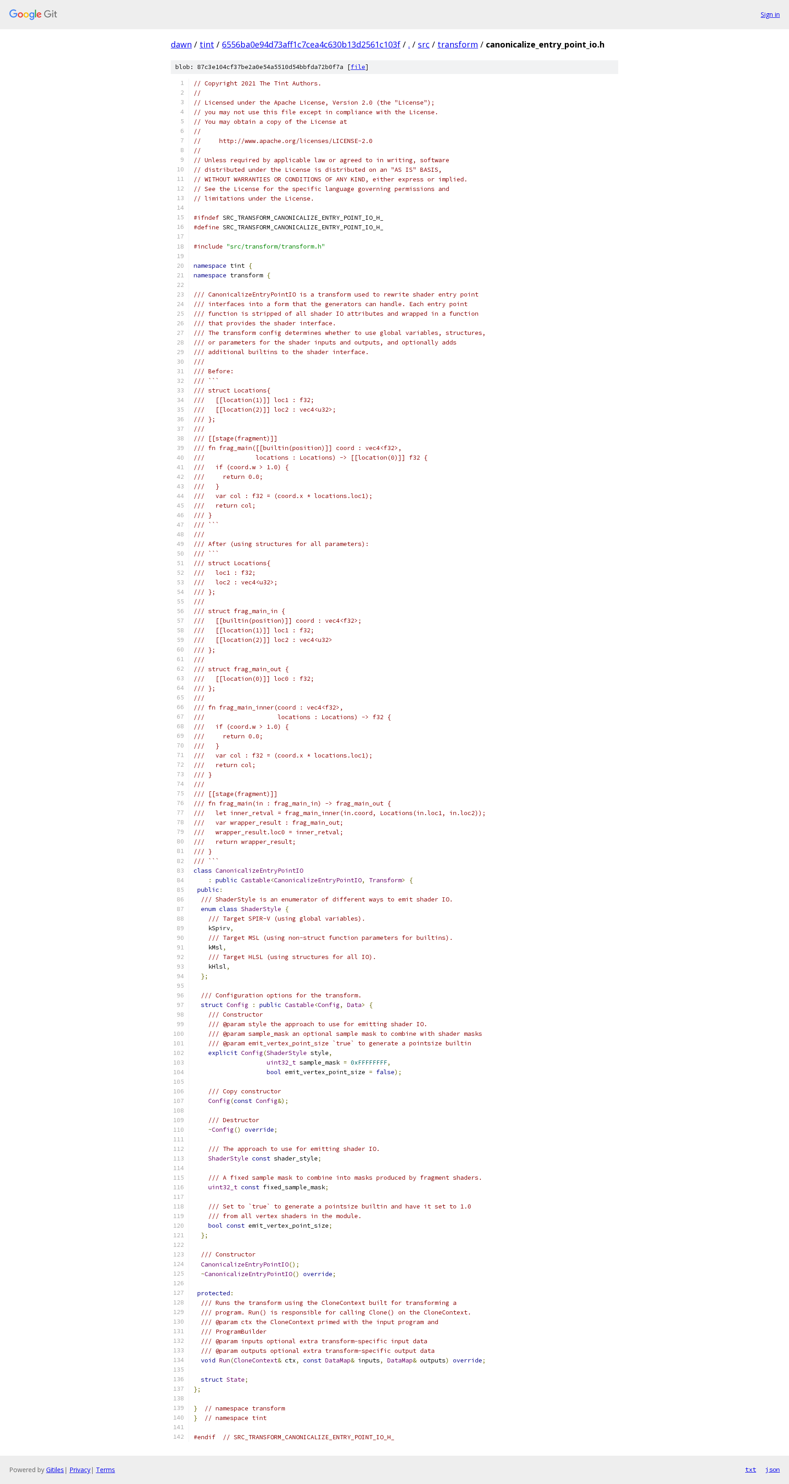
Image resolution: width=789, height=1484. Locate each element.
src (424, 44)
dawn (181, 44)
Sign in (770, 14)
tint (207, 44)
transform (457, 44)
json (772, 1469)
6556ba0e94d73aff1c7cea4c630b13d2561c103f (311, 44)
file (358, 67)
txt (750, 1469)
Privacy (79, 1469)
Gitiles (55, 1469)
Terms (105, 1469)
